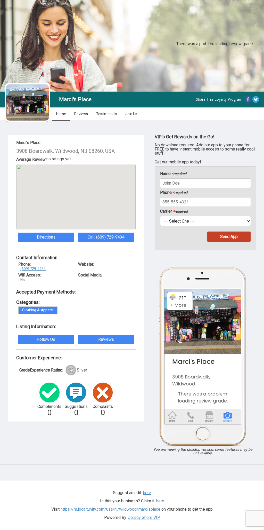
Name (173, 174)
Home (61, 114)
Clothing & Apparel (38, 310)
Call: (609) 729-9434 (106, 237)
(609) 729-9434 (33, 269)
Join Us (131, 114)
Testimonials (106, 114)
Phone (173, 193)
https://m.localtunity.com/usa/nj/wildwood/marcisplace (110, 509)
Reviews (81, 114)
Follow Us (46, 339)
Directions (46, 237)
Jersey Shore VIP (144, 517)
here (160, 501)
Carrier (174, 211)
